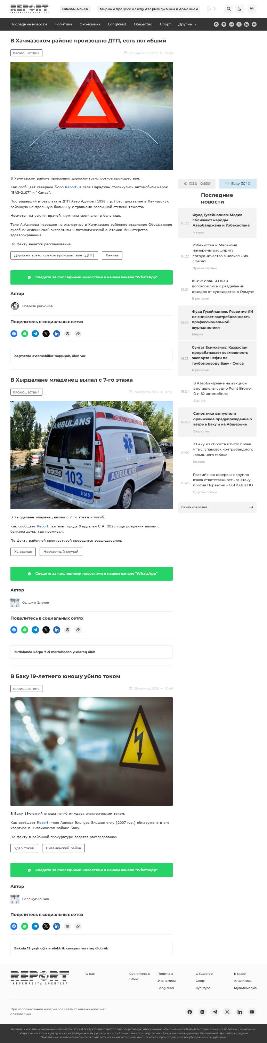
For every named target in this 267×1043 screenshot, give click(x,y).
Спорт (200, 980)
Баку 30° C (240, 183)
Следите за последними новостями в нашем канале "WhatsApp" (96, 277)
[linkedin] (246, 24)
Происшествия (26, 53)
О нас (90, 974)
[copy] (77, 333)
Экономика (166, 980)
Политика (165, 974)
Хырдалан (23, 551)
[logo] (29, 9)
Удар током (24, 848)
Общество (204, 974)
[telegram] (231, 24)
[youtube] (254, 24)
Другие (185, 24)
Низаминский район (63, 848)
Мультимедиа (245, 988)
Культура (203, 988)
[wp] (24, 333)
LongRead (165, 988)
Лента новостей (194, 507)
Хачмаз (112, 255)
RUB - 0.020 (199, 183)
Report (70, 187)
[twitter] (238, 24)
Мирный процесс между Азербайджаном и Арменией (149, 9)
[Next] (212, 9)
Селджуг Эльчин (35, 602)
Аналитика (242, 980)
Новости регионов (37, 306)
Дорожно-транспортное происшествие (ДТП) (54, 255)
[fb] (216, 24)
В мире (240, 974)
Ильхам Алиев (75, 9)
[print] (67, 333)
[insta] (223, 24)
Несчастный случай (60, 551)
